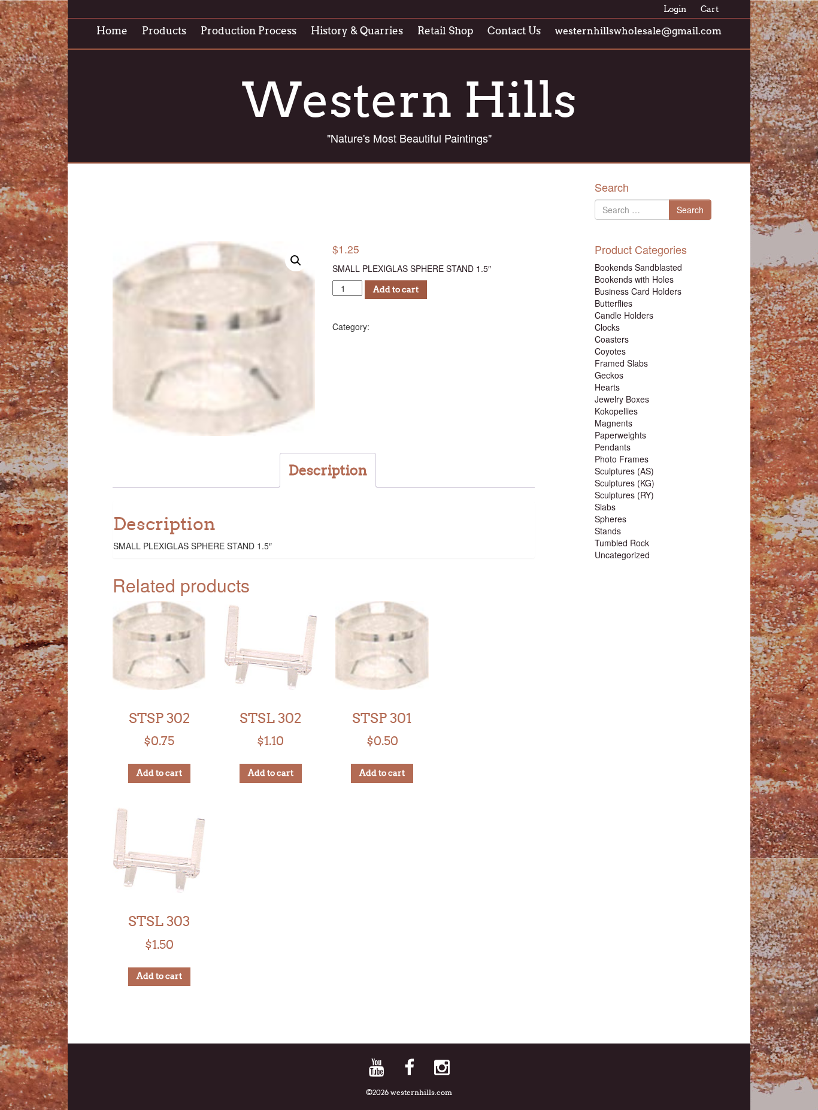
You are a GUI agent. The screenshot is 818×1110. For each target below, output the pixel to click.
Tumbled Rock (622, 543)
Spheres (610, 519)
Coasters (612, 339)
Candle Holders (624, 315)
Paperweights (620, 435)
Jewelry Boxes (622, 399)
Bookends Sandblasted (638, 267)
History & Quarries (357, 31)
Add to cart (396, 290)
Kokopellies (616, 411)
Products (164, 31)
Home (112, 31)
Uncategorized (622, 555)
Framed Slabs (621, 363)
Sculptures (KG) (625, 483)
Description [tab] (328, 470)
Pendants (613, 447)
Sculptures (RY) (624, 495)
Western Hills (409, 100)
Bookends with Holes (634, 279)
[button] (296, 260)
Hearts (607, 387)
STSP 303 (324, 209)
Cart (710, 9)
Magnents (613, 423)
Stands (394, 325)
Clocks (607, 327)
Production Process (248, 31)
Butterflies (613, 303)
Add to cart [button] (159, 773)
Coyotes (610, 351)
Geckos (609, 375)
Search (690, 210)
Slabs (605, 507)
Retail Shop (445, 31)
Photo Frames (622, 459)
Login (675, 9)
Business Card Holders (638, 291)
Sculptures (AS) (624, 471)
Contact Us (514, 31)
